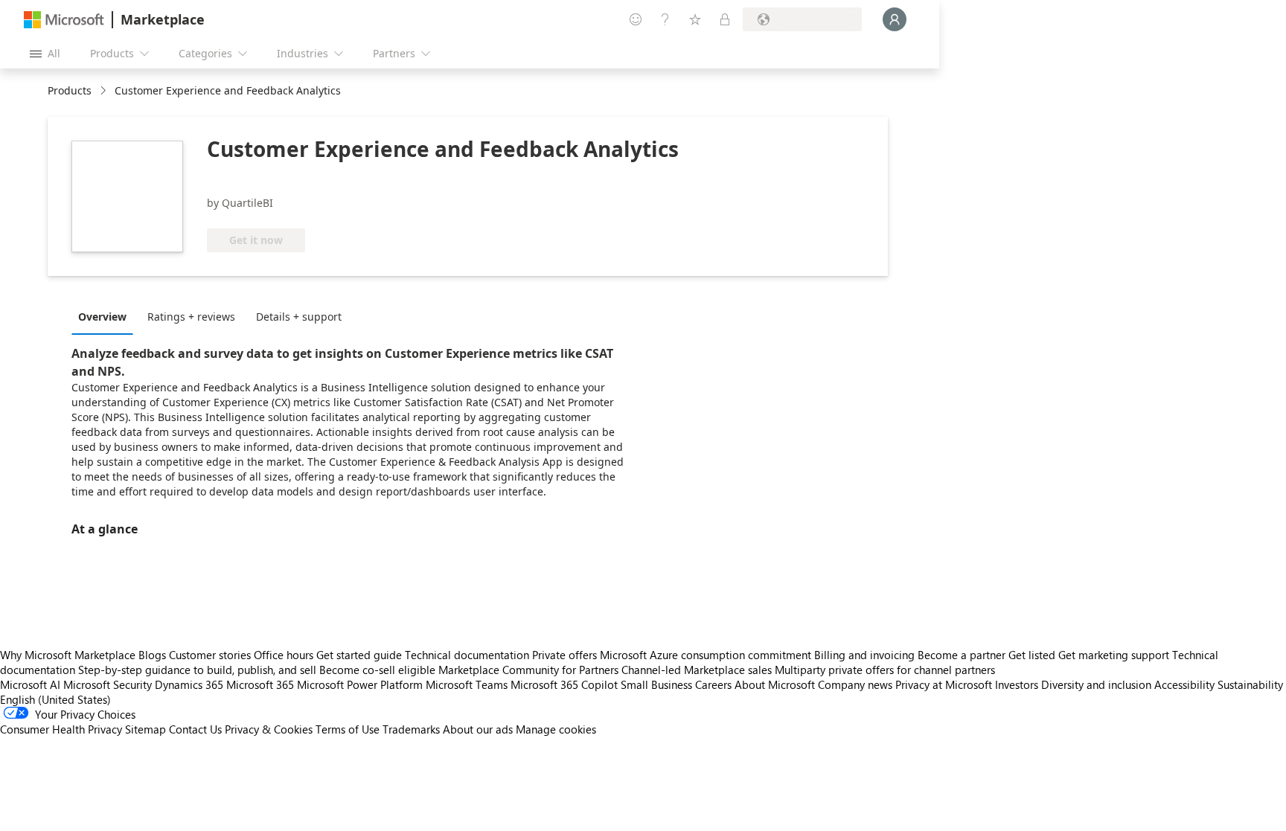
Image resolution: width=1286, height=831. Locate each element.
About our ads (478, 729)
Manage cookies (556, 729)
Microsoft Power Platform (360, 684)
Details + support (299, 316)
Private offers (564, 654)
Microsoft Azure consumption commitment (707, 654)
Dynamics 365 (189, 684)
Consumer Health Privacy (61, 729)
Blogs (152, 654)
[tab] (106, 316)
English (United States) (55, 699)
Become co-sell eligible (377, 669)
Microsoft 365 (260, 684)
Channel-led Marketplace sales (696, 669)
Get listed (1031, 654)
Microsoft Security (107, 684)
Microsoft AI (30, 684)
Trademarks (411, 729)
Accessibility (1184, 684)
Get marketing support (1113, 654)
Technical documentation (467, 654)
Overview (102, 316)
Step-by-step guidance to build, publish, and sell (197, 669)
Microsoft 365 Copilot (564, 684)
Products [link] (70, 90)
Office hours (283, 654)
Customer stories (210, 654)
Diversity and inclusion (1096, 684)
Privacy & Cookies (269, 729)
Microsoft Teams (467, 684)
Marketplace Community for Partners (528, 669)
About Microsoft (775, 684)
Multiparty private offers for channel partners (885, 669)
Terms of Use (348, 729)
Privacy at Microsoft (943, 684)
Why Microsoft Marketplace (67, 654)
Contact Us (195, 729)
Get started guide (359, 654)
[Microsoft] (64, 19)
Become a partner (961, 654)
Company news (855, 684)
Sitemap (145, 729)
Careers (713, 684)
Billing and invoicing (864, 654)
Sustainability (1250, 684)
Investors (1016, 684)
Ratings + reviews (191, 316)
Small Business (656, 684)
